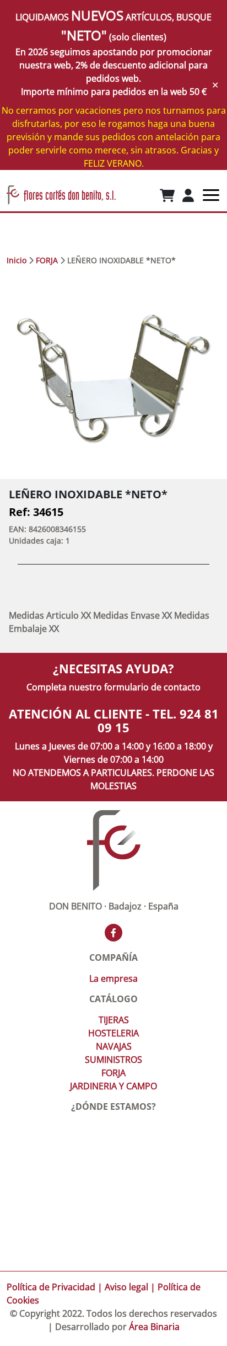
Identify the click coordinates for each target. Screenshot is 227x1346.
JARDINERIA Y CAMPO (113, 1086)
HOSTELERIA (113, 1033)
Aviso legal (126, 1287)
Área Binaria (154, 1327)
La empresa (113, 978)
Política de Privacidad (51, 1287)
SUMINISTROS (113, 1060)
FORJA (47, 260)
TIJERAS (114, 1020)
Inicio (16, 260)
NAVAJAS (114, 1046)
